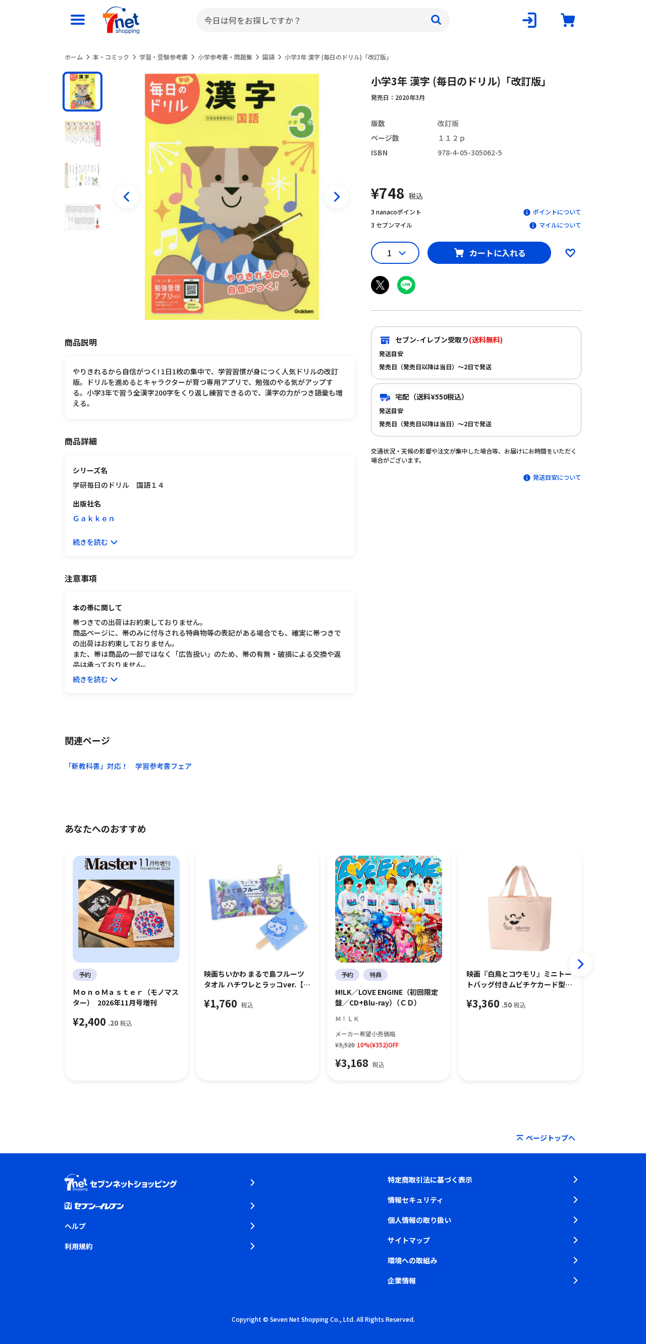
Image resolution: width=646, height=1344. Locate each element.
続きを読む (90, 542)
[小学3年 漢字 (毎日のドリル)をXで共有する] (380, 285)
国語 (268, 56)
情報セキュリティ (416, 1200)
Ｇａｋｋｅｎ (94, 518)
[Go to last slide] (127, 197)
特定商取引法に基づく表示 (430, 1179)
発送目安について (557, 477)
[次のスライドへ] (337, 197)
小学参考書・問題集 (225, 56)
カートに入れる (497, 253)
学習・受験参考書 (163, 56)
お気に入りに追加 (570, 253)
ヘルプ (75, 1226)
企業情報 (402, 1280)
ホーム (74, 56)
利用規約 (79, 1246)
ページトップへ (550, 1138)
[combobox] (323, 20)
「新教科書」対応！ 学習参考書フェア (128, 766)
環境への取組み (412, 1260)
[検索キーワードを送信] (436, 20)
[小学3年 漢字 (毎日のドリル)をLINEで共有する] (406, 285)
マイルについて (560, 224)
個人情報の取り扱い (419, 1220)
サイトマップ (409, 1240)
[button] (82, 91)
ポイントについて (557, 211)
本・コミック (111, 56)
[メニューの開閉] (78, 20)
